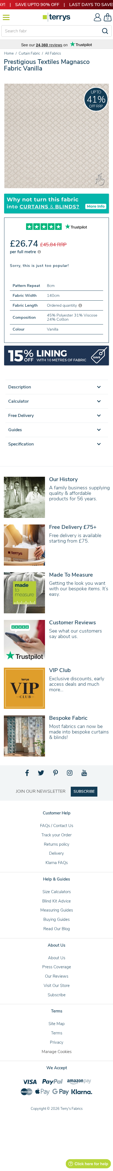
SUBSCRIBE (84, 791)
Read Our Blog (56, 929)
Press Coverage (56, 967)
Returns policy (56, 844)
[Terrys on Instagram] (70, 774)
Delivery (56, 853)
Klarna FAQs (57, 862)
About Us (56, 958)
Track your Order (56, 835)
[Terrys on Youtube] (84, 774)
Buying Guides (56, 919)
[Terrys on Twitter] (41, 774)
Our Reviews (56, 976)
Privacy (56, 1042)
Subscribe (57, 995)
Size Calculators (57, 892)
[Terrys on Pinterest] (56, 774)
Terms (56, 1033)
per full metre (23, 252)
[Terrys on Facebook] (27, 774)
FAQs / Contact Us (56, 825)
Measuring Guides (56, 910)
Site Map (57, 1023)
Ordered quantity (62, 305)
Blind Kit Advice (56, 901)
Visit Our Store (57, 985)
